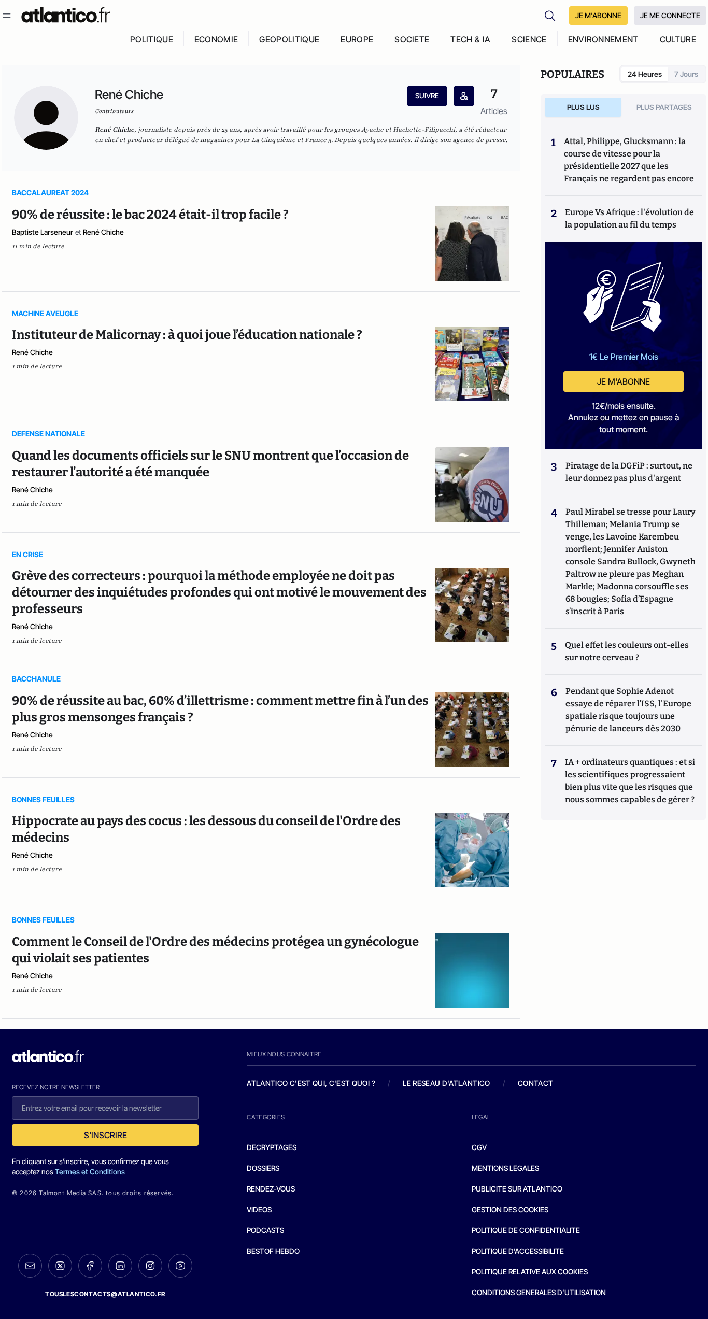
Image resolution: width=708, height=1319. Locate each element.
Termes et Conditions (90, 1171)
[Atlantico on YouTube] (180, 1266)
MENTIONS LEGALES (505, 1168)
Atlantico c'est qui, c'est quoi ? (311, 1083)
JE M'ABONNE (598, 15)
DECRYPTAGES (271, 1147)
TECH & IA (470, 39)
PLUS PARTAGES (664, 107)
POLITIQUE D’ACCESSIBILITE (518, 1250)
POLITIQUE (151, 39)
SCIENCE (529, 39)
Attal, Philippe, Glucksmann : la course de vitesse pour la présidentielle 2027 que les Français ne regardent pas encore (629, 159)
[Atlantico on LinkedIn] (120, 1266)
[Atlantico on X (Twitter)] (60, 1266)
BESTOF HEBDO (273, 1250)
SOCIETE (411, 39)
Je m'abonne (623, 381)
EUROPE (357, 39)
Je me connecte (670, 15)
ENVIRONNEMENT (603, 39)
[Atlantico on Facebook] (90, 1266)
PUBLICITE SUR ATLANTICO (517, 1188)
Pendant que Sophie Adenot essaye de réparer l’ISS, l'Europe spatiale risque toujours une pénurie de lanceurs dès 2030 (628, 709)
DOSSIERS (263, 1168)
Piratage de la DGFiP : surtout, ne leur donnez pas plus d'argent (628, 472)
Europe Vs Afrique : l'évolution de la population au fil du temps (629, 218)
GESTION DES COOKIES (510, 1209)
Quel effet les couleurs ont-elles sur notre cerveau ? (627, 651)
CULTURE (678, 39)
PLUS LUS (583, 107)
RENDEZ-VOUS (271, 1188)
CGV (479, 1147)
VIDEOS (259, 1209)
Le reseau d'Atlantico (446, 1083)
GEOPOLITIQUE (289, 39)
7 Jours (686, 73)
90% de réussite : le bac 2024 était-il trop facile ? (150, 214)
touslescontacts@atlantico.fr (105, 1294)
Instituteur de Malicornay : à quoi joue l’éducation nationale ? (187, 335)
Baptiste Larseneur (42, 232)
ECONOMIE (216, 39)
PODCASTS (265, 1230)
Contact (535, 1083)
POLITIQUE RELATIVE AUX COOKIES (530, 1271)
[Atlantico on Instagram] (150, 1266)
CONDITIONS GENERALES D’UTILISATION (539, 1292)
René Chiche (103, 232)
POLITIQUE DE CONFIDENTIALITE (526, 1230)
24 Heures (645, 73)
